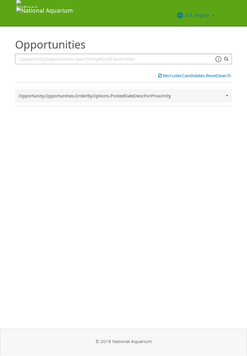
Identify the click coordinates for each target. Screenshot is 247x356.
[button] (218, 59)
